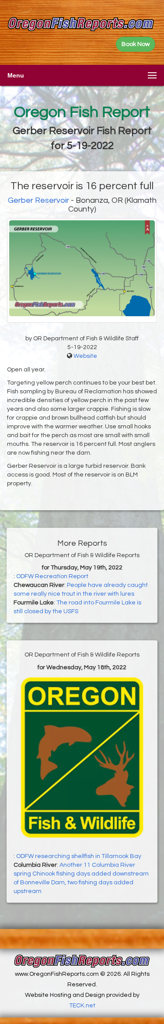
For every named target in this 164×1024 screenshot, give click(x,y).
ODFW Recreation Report (52, 576)
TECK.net (82, 1006)
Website (85, 356)
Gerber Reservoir (38, 200)
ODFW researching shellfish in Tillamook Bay (78, 856)
